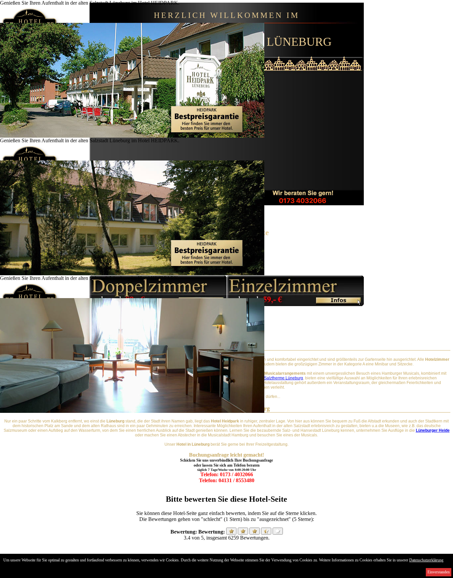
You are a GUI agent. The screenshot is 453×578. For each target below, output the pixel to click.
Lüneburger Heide (433, 430)
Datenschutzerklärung (426, 560)
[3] (254, 531)
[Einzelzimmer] (295, 304)
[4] (266, 531)
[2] (243, 531)
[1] (231, 531)
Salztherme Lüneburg (283, 378)
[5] (278, 531)
